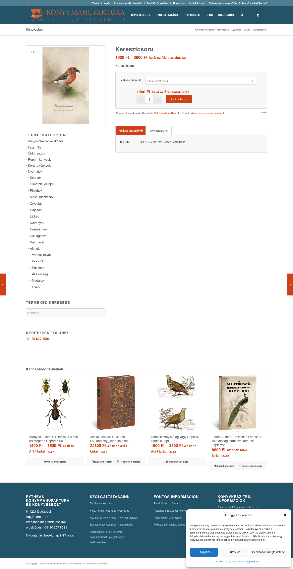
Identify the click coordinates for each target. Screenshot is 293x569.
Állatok (35, 248)
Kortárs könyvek (39, 165)
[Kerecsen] (3, 284)
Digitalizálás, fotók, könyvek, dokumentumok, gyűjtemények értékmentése (107, 537)
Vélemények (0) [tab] (159, 130)
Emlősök (38, 267)
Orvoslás (36, 203)
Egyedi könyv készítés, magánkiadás (111, 524)
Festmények (38, 229)
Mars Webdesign (99, 563)
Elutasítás (234, 552)
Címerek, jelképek (42, 184)
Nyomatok (35, 171)
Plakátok (36, 190)
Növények (37, 223)
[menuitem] (95, 3)
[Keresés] (242, 15)
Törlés (264, 112)
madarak (209, 112)
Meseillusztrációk (42, 197)
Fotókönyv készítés (101, 503)
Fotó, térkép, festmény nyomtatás (109, 510)
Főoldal (95, 3)
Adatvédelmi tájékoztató (246, 561)
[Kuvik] (290, 284)
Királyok (35, 177)
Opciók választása (56, 461)
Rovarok (38, 261)
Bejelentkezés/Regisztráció (128, 3)
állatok (194, 112)
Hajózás (36, 210)
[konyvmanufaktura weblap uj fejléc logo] (77, 15)
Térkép (35, 287)
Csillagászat (38, 235)
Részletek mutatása (129, 461)
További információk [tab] (130, 130)
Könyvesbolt (34, 29)
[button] (285, 515)
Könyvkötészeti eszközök (46, 141)
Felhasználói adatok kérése (223, 3)
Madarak (38, 280)
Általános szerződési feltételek (189, 3)
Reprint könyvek (39, 159)
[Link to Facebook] (27, 3)
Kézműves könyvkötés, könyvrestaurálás (114, 517)
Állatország (40, 274)
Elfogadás (204, 552)
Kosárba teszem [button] (103, 461)
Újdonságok (36, 153)
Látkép (34, 216)
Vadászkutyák (42, 254)
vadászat (219, 112)
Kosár (107, 3)
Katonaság (37, 242)
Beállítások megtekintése (268, 552)
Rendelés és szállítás (157, 3)
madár (201, 112)
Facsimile (34, 147)
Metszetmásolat (131, 79)
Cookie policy (223, 561)
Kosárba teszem (179, 99)
